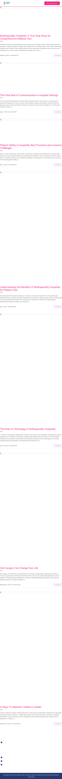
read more (58, 55)
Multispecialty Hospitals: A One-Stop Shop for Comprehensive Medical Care (25, 37)
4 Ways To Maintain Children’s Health (20, 706)
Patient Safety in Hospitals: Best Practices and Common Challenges (31, 146)
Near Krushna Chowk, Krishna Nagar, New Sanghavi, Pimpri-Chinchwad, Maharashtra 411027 (9, 748)
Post (1, 41)
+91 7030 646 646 (9, 757)
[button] (41, 3)
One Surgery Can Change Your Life (19, 567)
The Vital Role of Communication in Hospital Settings (29, 95)
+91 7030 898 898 (9, 761)
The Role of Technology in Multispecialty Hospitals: (28, 428)
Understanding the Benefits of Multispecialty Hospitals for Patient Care (30, 288)
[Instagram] (53, 769)
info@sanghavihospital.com (12, 764)
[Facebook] (48, 769)
